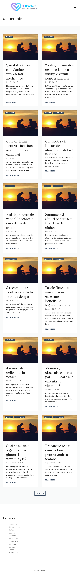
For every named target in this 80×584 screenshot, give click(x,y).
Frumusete (13, 541)
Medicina (47, 186)
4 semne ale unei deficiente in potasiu (18, 372)
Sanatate (12, 547)
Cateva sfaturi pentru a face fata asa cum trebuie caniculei (19, 148)
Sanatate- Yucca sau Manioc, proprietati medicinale (18, 72)
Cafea (11, 530)
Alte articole (14, 527)
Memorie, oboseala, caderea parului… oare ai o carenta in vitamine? (59, 377)
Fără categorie (11, 259)
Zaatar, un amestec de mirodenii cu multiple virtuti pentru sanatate (59, 72)
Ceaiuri (12, 533)
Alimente (9, 37)
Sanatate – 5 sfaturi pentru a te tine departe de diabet (58, 221)
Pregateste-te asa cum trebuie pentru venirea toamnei (58, 452)
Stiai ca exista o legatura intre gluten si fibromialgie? (17, 452)
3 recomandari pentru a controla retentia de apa (19, 292)
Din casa (12, 535)
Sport (11, 549)
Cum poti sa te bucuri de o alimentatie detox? (59, 145)
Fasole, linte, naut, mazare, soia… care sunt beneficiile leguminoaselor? (58, 297)
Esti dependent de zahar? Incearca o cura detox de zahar (20, 221)
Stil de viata (49, 37)
